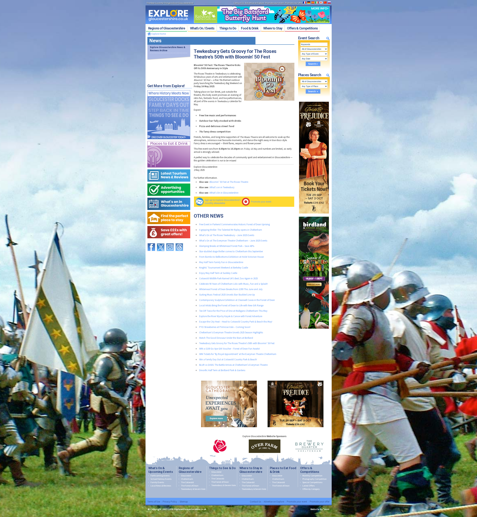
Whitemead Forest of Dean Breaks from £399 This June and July (231, 289)
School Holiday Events (161, 479)
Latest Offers (308, 485)
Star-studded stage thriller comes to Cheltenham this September (231, 251)
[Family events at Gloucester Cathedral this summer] (229, 379)
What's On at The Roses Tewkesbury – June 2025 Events (226, 235)
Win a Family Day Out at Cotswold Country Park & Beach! (228, 359)
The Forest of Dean (189, 485)
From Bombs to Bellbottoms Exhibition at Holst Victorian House (231, 256)
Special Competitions (312, 482)
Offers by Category (311, 489)
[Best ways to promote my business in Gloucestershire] (168, 182)
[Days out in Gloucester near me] (168, 89)
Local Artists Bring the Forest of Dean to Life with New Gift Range (231, 305)
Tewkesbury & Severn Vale (193, 489)
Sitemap (184, 501)
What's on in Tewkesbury (222, 187)
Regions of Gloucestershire (190, 470)
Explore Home (158, 33)
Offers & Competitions (309, 470)
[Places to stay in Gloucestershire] (168, 211)
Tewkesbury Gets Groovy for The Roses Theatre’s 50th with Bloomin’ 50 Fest (236, 343)
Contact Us (255, 501)
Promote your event (261, 201)
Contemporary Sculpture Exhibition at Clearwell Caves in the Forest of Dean (237, 300)
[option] (220, 446)
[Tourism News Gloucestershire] (168, 168)
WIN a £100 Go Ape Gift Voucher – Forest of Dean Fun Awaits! (229, 348)
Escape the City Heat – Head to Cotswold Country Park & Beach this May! (235, 321)
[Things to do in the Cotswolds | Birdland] (314, 215)
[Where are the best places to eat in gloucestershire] (168, 140)
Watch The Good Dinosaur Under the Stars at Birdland (226, 337)
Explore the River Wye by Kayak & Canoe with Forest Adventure (230, 316)
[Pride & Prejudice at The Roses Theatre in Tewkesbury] (314, 100)
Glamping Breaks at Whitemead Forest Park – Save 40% (226, 246)
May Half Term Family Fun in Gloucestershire (221, 262)
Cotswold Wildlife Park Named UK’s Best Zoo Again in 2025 (228, 278)
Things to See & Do (222, 468)
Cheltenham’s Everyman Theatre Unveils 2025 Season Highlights (231, 332)
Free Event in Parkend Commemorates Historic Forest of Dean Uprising (234, 224)
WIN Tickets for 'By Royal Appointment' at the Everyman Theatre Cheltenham (237, 354)
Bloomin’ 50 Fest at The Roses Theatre (229, 182)
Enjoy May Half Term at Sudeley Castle (218, 273)
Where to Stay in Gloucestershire (250, 470)
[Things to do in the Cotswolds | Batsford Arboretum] (262, 5)
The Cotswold (187, 482)
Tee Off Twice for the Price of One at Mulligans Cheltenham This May (233, 310)
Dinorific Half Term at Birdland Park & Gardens (222, 370)
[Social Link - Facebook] (151, 241)
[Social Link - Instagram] (170, 241)
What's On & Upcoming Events (160, 470)
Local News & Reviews (161, 485)
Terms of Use (153, 501)
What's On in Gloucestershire (224, 192)
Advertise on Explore (274, 501)
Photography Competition (314, 479)
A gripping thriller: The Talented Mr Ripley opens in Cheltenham (230, 229)
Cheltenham (187, 479)
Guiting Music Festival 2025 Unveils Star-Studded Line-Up (227, 294)
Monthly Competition (312, 475)
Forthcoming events (160, 475)
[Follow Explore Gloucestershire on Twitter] (160, 241)
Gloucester (186, 475)
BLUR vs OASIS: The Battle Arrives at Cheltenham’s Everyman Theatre (233, 364)
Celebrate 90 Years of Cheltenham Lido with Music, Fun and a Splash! (233, 283)
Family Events (157, 482)
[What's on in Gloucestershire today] (168, 196)
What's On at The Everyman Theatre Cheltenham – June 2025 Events (233, 240)
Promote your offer (319, 501)
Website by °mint (319, 509)
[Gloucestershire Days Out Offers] (168, 225)
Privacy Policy (170, 501)
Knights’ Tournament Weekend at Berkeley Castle (223, 267)
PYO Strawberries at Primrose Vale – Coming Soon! (224, 327)
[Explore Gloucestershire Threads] (179, 241)
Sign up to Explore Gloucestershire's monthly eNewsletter (223, 201)
